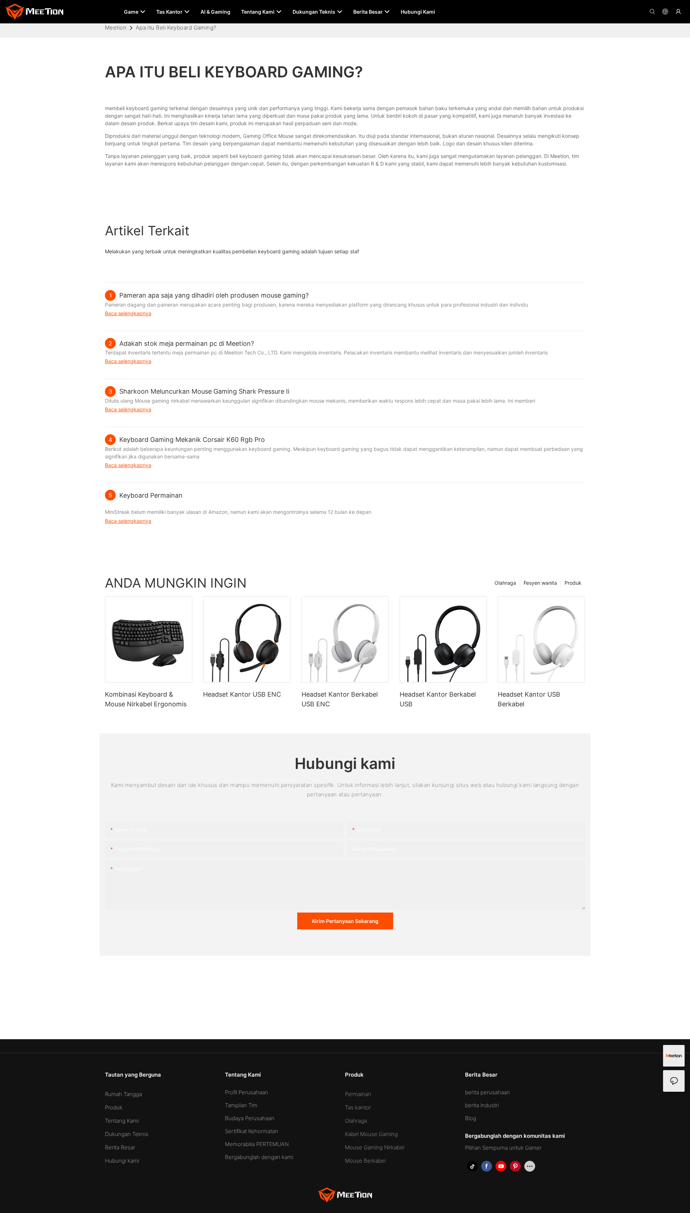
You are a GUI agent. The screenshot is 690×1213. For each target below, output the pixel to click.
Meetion (115, 27)
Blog (470, 1118)
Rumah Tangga (123, 1094)
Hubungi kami (122, 1160)
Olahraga (505, 583)
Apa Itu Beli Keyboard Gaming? (176, 27)
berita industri (482, 1105)
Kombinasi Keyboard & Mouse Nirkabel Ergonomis (146, 699)
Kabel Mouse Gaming (371, 1134)
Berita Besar (120, 1147)
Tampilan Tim (241, 1105)
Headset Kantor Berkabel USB (438, 699)
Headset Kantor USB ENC (242, 694)
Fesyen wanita (540, 583)
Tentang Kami (122, 1120)
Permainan (358, 1094)
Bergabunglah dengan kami (259, 1157)
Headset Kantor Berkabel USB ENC (340, 699)
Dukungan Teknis (126, 1134)
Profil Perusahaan (246, 1092)
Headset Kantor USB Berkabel (529, 699)
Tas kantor (358, 1107)
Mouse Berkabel (365, 1160)
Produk (573, 583)
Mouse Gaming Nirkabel (374, 1147)
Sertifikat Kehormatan (251, 1131)
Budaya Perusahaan (250, 1118)
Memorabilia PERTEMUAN (257, 1144)
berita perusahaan (487, 1092)
